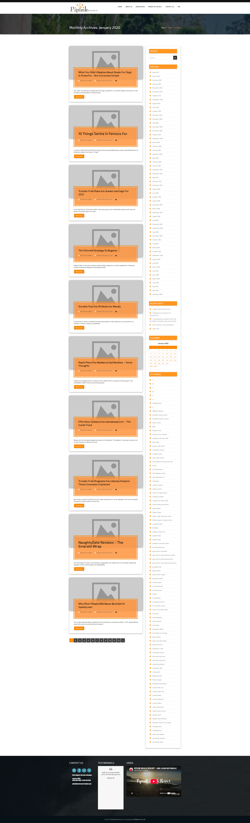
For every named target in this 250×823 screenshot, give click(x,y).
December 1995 (157, 224)
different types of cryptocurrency (162, 520)
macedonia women (158, 652)
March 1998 (156, 208)
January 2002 (156, 166)
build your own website (159, 434)
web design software (158, 738)
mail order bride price (159, 660)
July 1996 (155, 220)
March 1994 (156, 247)
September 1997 (157, 212)
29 (159, 363)
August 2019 (156, 103)
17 (167, 357)
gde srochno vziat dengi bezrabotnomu (164, 563)
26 (175, 360)
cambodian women (158, 450)
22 (159, 360)
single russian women (159, 711)
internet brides (156, 621)
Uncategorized (156, 730)
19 (175, 357)
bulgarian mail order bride (160, 438)
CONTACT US (170, 7)
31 (167, 363)
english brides (156, 535)
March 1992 (156, 279)
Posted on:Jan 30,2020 (104, 311)
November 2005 (157, 131)
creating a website (158, 496)
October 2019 (156, 95)
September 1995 (157, 228)
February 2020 (157, 80)
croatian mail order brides (160, 500)
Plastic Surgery (157, 680)
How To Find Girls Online (160, 609)
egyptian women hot (158, 532)
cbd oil (154, 465)
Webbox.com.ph (139, 819)
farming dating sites (158, 547)
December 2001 (157, 169)
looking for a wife (157, 648)
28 (155, 363)
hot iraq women (157, 590)
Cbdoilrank (155, 481)
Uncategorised (156, 726)
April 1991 (155, 290)
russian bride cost (157, 687)
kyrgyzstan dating (157, 629)
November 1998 (157, 205)
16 (163, 357)
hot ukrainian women (158, 606)
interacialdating (157, 617)
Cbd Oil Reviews (157, 469)
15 (159, 357)
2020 (170, 28)
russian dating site (158, 699)
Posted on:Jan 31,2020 (104, 80)
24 (167, 360)
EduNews (155, 528)
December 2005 (157, 127)
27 (151, 363)
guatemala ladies (157, 578)
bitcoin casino (156, 422)
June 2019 (155, 107)
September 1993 (157, 255)
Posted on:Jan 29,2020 (104, 612)
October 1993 (156, 251)
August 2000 (156, 189)
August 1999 (156, 201)
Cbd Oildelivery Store (159, 473)
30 (163, 363)
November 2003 (157, 154)
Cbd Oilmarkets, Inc (158, 477)
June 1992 (155, 275)
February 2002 (157, 162)
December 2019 (157, 88)
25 (171, 360)
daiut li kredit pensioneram (160, 504)
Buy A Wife (155, 442)
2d (153, 391)
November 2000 (157, 185)
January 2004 (156, 150)
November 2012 (157, 115)
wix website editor (157, 742)
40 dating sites (156, 403)
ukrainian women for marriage (161, 722)
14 (155, 357)
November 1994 (157, 236)
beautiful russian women (159, 415)
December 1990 (157, 294)
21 (155, 360)
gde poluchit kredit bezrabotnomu (162, 559)
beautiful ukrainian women (160, 419)
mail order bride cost (158, 656)
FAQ (179, 7)
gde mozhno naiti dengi (159, 551)
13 (151, 357)
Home (163, 28)
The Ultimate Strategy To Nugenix (97, 250)
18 (171, 357)
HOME (120, 7)
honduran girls (156, 582)
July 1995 (155, 232)
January (177, 28)
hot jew (154, 594)
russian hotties (156, 703)
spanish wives (156, 715)
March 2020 (156, 76)
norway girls (156, 672)
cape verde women (158, 458)
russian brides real (158, 691)
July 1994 (155, 243)
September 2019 (157, 99)
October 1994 (156, 240)
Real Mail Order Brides (159, 683)
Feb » (156, 366)
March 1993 (156, 267)
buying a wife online (158, 446)
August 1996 (156, 216)
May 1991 (155, 286)
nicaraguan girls (157, 668)
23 (163, 360)
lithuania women (157, 644)
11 (114, 640)
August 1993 (156, 259)
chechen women (157, 485)
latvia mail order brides (159, 641)
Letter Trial (155, 329)
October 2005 (156, 134)
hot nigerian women (158, 602)
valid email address (158, 734)
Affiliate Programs (157, 411)
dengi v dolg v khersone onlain (161, 516)
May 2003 (155, 158)
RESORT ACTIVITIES (154, 7)
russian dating (156, 695)
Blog (153, 426)
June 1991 (155, 282)
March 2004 (156, 142)
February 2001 (157, 181)
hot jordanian (156, 598)
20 (151, 360)
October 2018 (156, 111)
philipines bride (157, 676)
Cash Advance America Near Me (162, 461)
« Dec (151, 366)
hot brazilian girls (157, 586)
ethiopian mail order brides (160, 543)
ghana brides (156, 570)
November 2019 (157, 92)
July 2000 (155, 193)
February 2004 (157, 146)
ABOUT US (128, 7)
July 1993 (155, 263)
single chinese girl (157, 707)
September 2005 (157, 138)
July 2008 (155, 123)
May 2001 (155, 177)
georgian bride (156, 567)
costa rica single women (159, 493)
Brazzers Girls (156, 430)
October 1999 (156, 197)
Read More (79, 97)
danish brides (156, 508)
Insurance (155, 613)
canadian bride (157, 454)
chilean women (157, 489)
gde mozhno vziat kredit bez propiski (163, 555)
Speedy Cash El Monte (159, 718)
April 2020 (155, 72)
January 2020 (156, 84)
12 (119, 640)
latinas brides (156, 637)
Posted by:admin (86, 80)
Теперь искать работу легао (161, 309)
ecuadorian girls (157, 524)
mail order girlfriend (158, 664)
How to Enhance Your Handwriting (163, 325)
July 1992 (155, 271)
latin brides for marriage (159, 633)
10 (110, 640)
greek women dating (158, 574)
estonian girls (156, 539)
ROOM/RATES (140, 7)
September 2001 (157, 173)
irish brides (155, 625)
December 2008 (157, 119)
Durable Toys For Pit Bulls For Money (99, 306)
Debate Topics (156, 512)
